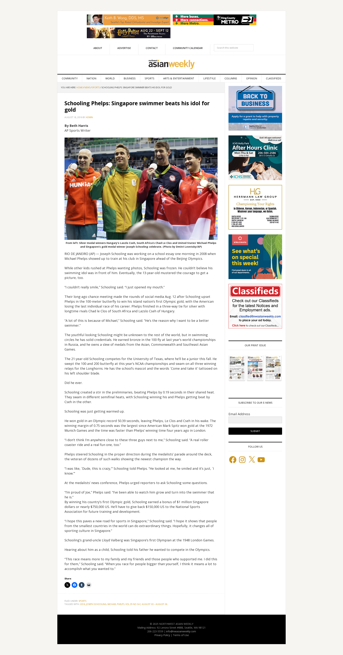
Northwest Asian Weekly (171, 64)
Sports (82, 600)
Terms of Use (181, 635)
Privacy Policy (162, 635)
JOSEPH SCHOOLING (96, 604)
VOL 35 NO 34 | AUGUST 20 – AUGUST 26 (146, 604)
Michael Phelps (116, 604)
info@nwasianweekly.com (181, 631)
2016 (82, 604)
